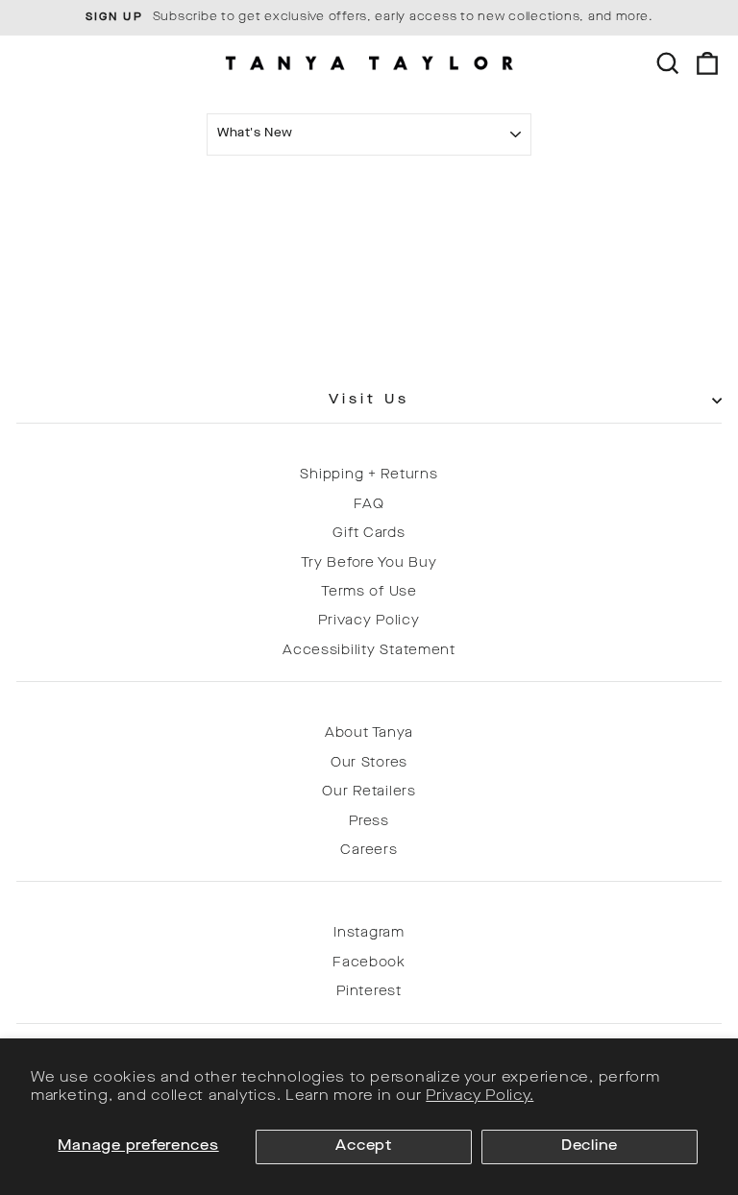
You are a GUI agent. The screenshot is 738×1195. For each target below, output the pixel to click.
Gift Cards (368, 533)
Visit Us (369, 400)
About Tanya (369, 733)
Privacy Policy (368, 621)
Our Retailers (369, 792)
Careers (368, 850)
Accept (363, 1146)
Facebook (369, 963)
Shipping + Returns (368, 475)
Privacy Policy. (479, 1096)
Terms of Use (369, 592)
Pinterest (369, 992)
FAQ (368, 505)
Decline (589, 1146)
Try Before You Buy (368, 563)
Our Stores (369, 763)
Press (369, 822)
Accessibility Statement (369, 651)
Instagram (369, 933)
